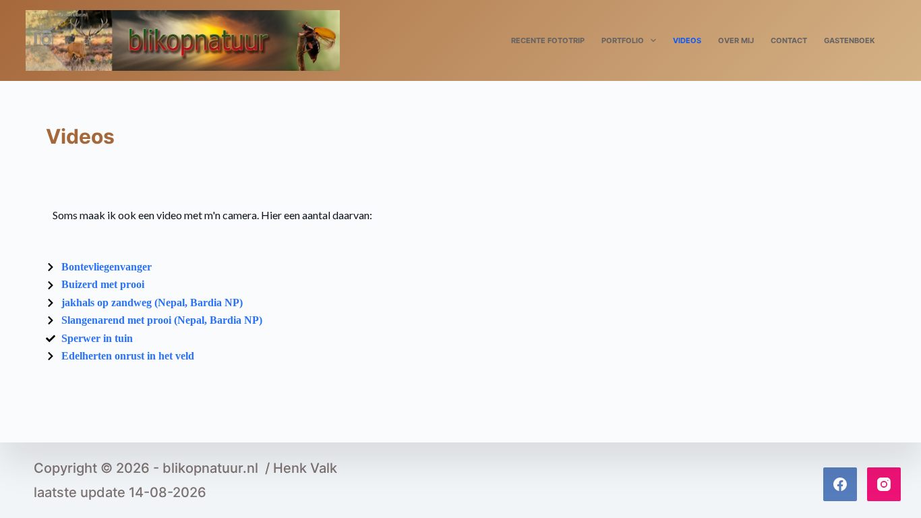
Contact (789, 40)
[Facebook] (840, 484)
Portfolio (622, 40)
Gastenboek (849, 40)
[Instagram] (884, 484)
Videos (687, 40)
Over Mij (736, 40)
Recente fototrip (548, 40)
